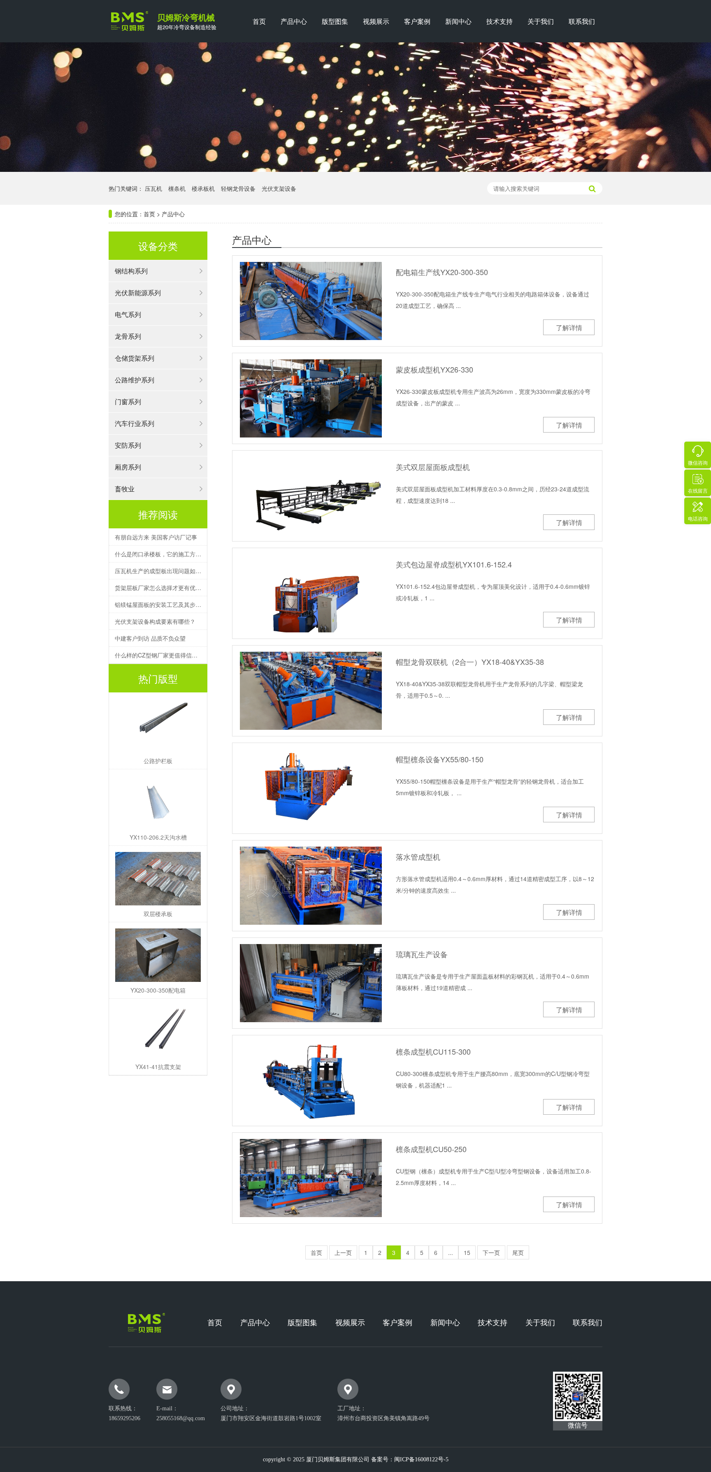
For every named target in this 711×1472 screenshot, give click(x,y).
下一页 (491, 1252)
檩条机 (177, 188)
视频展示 (376, 21)
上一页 (343, 1252)
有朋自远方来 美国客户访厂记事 (156, 537)
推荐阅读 (158, 514)
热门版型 (158, 678)
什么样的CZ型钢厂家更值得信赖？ (158, 655)
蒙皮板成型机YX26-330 (434, 369)
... (450, 1252)
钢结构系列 (131, 270)
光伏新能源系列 (138, 292)
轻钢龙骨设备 (238, 188)
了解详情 (569, 327)
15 (467, 1252)
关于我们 (540, 21)
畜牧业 (125, 488)
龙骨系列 (128, 336)
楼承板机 (203, 188)
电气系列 (128, 314)
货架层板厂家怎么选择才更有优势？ (158, 587)
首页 (259, 21)
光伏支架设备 (279, 188)
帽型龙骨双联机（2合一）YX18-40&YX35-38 (470, 662)
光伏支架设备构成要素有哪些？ (155, 621)
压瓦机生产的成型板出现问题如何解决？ (158, 571)
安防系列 (128, 445)
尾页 (518, 1252)
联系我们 (582, 21)
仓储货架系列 (134, 358)
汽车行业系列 (134, 423)
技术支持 (499, 21)
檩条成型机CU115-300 (433, 1051)
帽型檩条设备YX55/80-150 (439, 759)
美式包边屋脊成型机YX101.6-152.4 (454, 564)
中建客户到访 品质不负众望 (150, 638)
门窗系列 (128, 401)
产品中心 (294, 21)
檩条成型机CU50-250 (431, 1149)
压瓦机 (153, 188)
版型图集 (335, 21)
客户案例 (417, 21)
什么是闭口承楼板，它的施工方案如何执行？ (158, 554)
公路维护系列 (134, 379)
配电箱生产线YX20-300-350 (442, 272)
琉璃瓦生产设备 (422, 954)
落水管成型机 (418, 857)
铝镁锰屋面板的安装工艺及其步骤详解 (158, 604)
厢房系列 (128, 467)
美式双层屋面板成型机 (433, 467)
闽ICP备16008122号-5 (421, 1459)
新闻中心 (458, 21)
